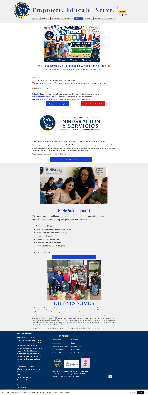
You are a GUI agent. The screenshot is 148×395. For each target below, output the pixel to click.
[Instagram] (119, 15)
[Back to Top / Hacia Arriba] (110, 376)
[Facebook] (122, 15)
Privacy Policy (67, 392)
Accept (140, 392)
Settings (132, 392)
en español (97, 328)
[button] (122, 11)
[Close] (146, 392)
